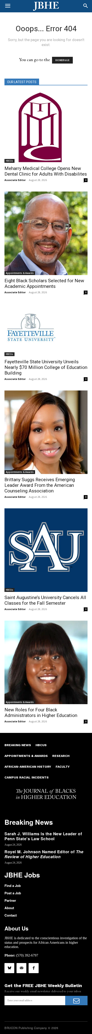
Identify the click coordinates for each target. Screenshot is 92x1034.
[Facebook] (33, 968)
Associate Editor (15, 180)
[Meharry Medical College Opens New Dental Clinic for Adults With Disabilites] (46, 127)
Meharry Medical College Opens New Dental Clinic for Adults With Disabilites (45, 171)
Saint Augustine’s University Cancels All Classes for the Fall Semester (45, 600)
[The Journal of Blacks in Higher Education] (46, 6)
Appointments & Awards (20, 273)
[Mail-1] (21, 968)
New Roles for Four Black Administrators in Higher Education (40, 712)
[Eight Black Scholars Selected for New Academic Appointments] (46, 233)
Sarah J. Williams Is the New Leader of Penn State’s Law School (43, 836)
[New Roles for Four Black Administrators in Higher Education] (46, 662)
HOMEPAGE (62, 60)
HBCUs (9, 160)
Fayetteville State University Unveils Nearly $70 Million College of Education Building (45, 367)
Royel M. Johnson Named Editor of (43, 854)
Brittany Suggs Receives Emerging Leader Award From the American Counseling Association (39, 485)
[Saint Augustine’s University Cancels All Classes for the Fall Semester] (46, 550)
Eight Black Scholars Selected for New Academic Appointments (44, 283)
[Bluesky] (9, 968)
